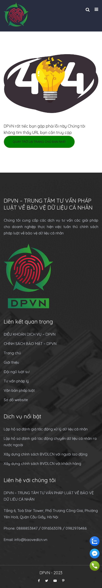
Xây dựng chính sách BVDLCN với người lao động (45, 454)
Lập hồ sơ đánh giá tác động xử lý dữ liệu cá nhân (46, 429)
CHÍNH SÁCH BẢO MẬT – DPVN (30, 343)
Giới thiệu (11, 362)
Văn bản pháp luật (19, 390)
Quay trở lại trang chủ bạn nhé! (39, 141)
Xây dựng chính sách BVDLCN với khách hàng (42, 463)
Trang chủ (12, 353)
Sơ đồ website (16, 399)
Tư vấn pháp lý (16, 381)
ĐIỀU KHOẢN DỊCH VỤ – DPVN (29, 334)
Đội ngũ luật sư (16, 371)
